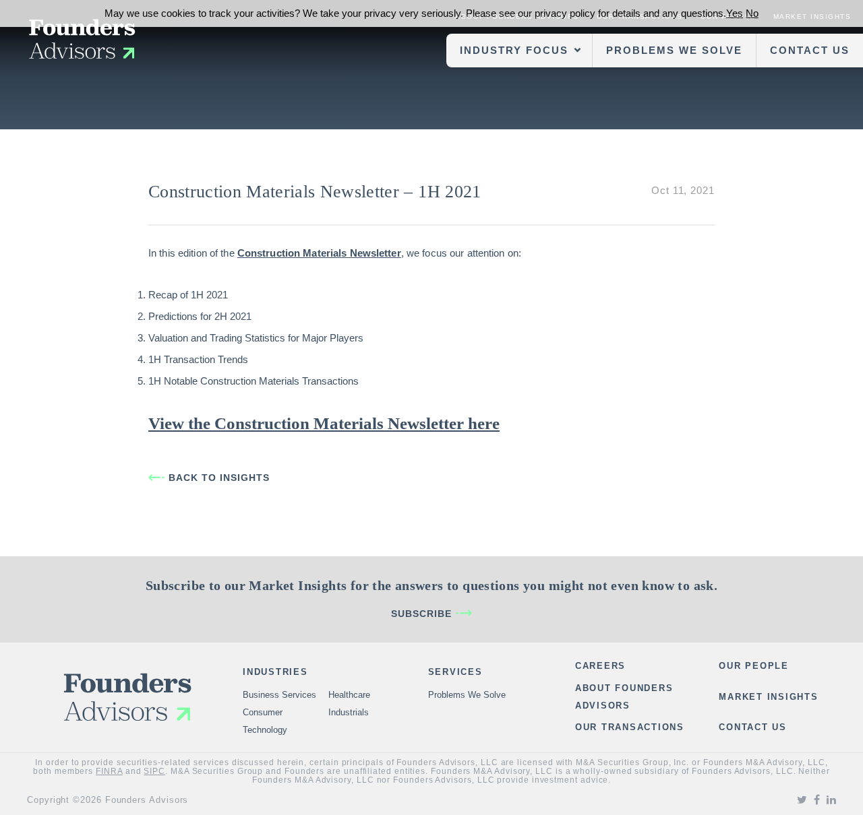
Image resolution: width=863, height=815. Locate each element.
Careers (600, 666)
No (752, 13)
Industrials (348, 712)
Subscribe (421, 613)
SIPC (154, 771)
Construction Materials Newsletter (319, 253)
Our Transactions (629, 727)
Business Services (279, 695)
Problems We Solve (674, 50)
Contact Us (810, 50)
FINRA (109, 771)
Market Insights (768, 697)
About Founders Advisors (624, 697)
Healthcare (349, 695)
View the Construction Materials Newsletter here (324, 423)
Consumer (262, 712)
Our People (754, 666)
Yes (734, 13)
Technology (265, 730)
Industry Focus (514, 50)
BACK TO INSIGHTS (219, 477)
